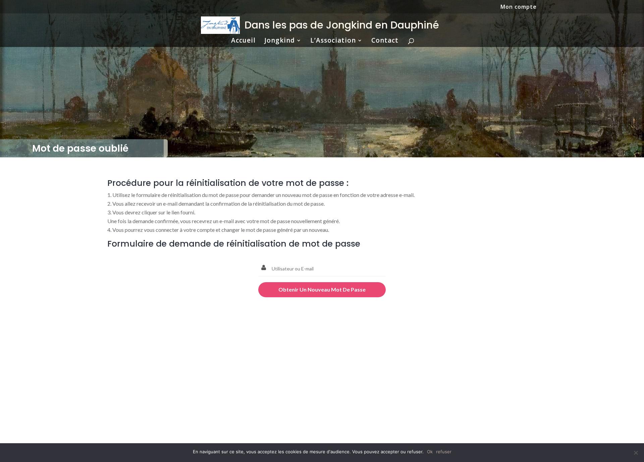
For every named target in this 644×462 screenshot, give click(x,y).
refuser (443, 451)
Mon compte (518, 7)
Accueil (243, 41)
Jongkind (279, 41)
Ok (430, 451)
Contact (384, 41)
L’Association (333, 41)
